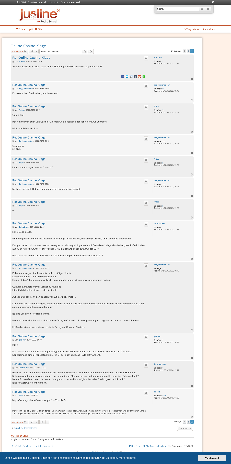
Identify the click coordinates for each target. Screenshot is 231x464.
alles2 (157, 392)
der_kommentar (162, 85)
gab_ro (157, 336)
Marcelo (158, 57)
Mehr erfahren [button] (127, 457)
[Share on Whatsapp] (144, 76)
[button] (184, 51)
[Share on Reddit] (131, 76)
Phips (156, 106)
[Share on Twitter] (127, 76)
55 (163, 89)
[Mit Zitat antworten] (146, 58)
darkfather (159, 223)
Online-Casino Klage (28, 45)
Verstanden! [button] (212, 458)
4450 (164, 395)
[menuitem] (213, 2)
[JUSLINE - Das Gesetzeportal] (39, 15)
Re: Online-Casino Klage (31, 57)
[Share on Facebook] (123, 76)
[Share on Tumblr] (135, 76)
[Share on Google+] (140, 76)
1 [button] (188, 51)
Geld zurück (160, 364)
